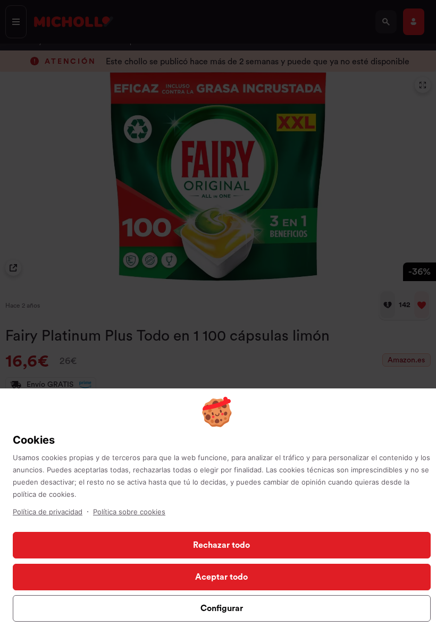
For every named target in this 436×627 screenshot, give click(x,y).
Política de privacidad (47, 511)
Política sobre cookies (129, 511)
